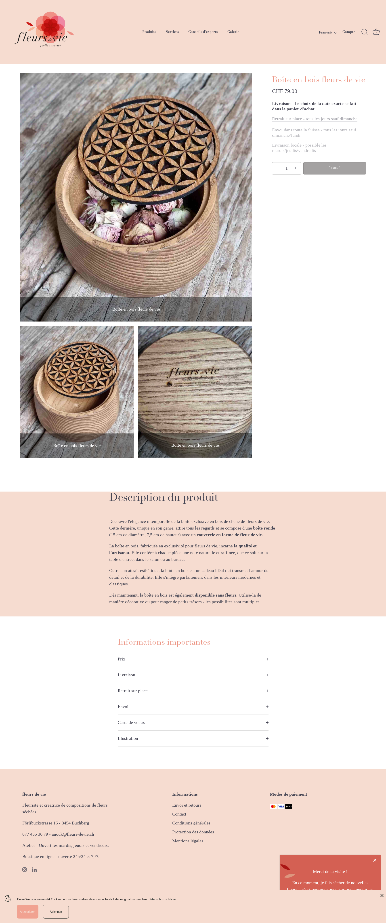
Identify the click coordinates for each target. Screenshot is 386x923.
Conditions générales (191, 823)
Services (172, 32)
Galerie (233, 32)
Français (325, 32)
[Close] (381, 895)
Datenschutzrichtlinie (162, 899)
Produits (149, 32)
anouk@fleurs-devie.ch (73, 834)
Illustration (128, 738)
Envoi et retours (186, 805)
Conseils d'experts (203, 32)
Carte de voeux (131, 722)
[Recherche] (364, 32)
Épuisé (334, 168)
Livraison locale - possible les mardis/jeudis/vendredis (299, 148)
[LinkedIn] (34, 870)
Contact (179, 814)
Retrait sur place (133, 691)
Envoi (123, 706)
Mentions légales (187, 841)
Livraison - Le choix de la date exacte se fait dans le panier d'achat (314, 106)
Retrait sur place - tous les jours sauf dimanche (314, 119)
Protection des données (193, 832)
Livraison (126, 675)
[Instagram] (24, 870)
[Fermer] (375, 860)
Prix (121, 659)
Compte (348, 32)
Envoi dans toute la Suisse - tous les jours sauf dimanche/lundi (314, 133)
